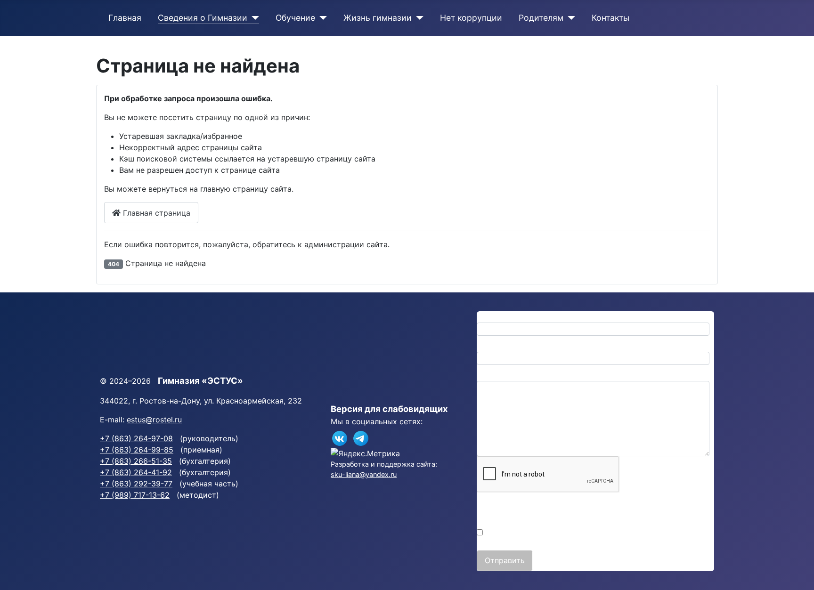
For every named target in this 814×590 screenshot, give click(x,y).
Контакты (610, 18)
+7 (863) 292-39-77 (136, 483)
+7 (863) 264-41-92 (136, 472)
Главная (124, 18)
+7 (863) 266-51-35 (136, 461)
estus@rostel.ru (154, 419)
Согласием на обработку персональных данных (604, 521)
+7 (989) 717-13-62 (135, 495)
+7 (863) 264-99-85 (136, 449)
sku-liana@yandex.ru (364, 474)
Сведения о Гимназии (202, 18)
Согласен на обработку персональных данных (571, 532)
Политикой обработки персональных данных (561, 510)
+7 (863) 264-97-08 (136, 438)
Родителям (541, 18)
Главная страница (155, 213)
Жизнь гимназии (377, 18)
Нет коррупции (471, 18)
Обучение (295, 18)
